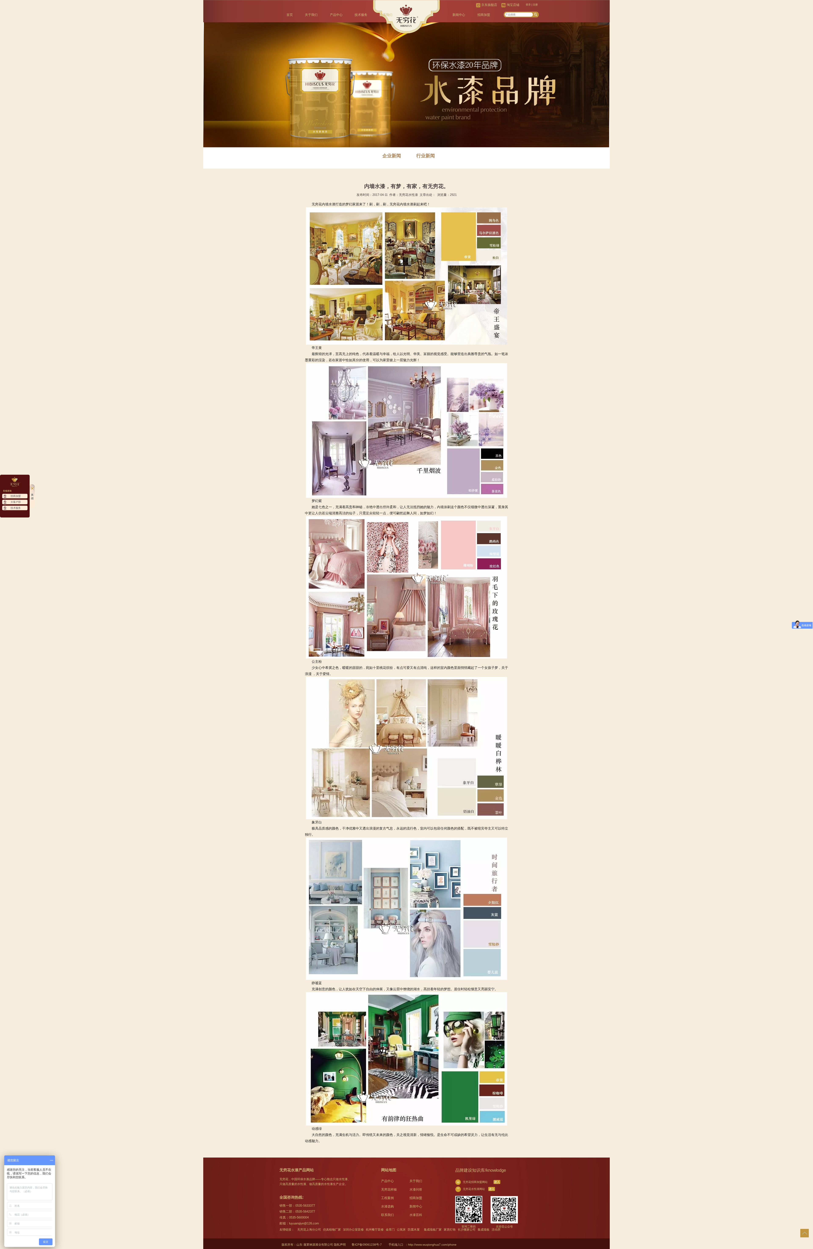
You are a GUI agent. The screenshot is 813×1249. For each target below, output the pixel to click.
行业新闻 (425, 155)
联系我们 (386, 15)
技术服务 (361, 15)
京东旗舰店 (489, 5)
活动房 (496, 1229)
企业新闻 (391, 155)
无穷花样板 (389, 1189)
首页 (289, 15)
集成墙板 (483, 1229)
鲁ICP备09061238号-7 (367, 1244)
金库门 (390, 1229)
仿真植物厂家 (332, 1229)
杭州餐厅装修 (375, 1229)
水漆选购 (387, 1206)
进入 (497, 1182)
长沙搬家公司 (467, 1229)
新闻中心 (458, 15)
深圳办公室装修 (353, 1229)
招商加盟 (483, 15)
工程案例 (387, 1197)
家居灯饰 (450, 1229)
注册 (535, 4)
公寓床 (401, 1229)
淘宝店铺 (513, 5)
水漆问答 (415, 1189)
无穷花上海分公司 (309, 1229)
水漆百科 (415, 1214)
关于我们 (311, 15)
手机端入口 (396, 1244)
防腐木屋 (414, 1229)
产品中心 (336, 15)
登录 (528, 4)
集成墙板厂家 (433, 1229)
